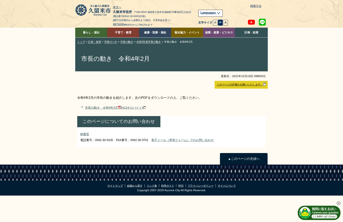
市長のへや (110, 41)
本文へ (117, 7)
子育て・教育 (123, 32)
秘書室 (84, 134)
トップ (81, 41)
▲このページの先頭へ (244, 158)
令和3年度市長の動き (148, 41)
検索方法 (255, 6)
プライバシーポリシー (201, 185)
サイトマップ (115, 185)
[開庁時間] (118, 24)
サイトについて (227, 185)
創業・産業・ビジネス (219, 32)
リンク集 (152, 185)
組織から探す (135, 185)
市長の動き (126, 41)
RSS (181, 185)
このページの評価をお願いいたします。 (240, 84)
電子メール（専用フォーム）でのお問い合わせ (182, 140)
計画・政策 (251, 32)
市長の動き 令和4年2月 (114, 107)
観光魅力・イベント (187, 32)
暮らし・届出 (91, 32)
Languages (208, 12)
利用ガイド (167, 185)
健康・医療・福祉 (155, 32)
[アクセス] (185, 11)
